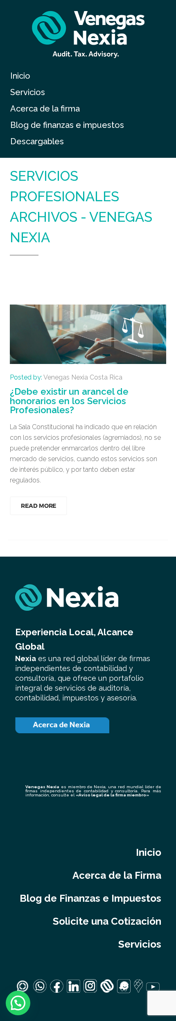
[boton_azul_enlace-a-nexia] (62, 725)
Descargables (37, 141)
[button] (18, 1003)
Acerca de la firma (45, 109)
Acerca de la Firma (116, 875)
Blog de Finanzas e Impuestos (90, 898)
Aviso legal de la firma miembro (112, 795)
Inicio (20, 76)
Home (20, 270)
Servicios (27, 92)
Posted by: (66, 377)
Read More (38, 505)
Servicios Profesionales (79, 270)
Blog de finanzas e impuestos (67, 125)
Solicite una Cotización (107, 921)
